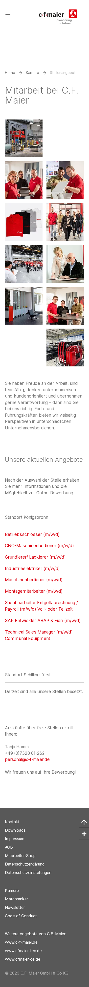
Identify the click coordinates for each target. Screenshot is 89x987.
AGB (9, 847)
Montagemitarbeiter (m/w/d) (34, 591)
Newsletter (15, 907)
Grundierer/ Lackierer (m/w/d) (35, 557)
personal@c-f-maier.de (27, 759)
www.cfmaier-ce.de (22, 959)
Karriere (12, 890)
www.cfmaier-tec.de (23, 950)
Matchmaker (16, 898)
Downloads (15, 830)
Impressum (14, 838)
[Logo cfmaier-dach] (60, 14)
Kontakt (12, 821)
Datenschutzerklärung (24, 864)
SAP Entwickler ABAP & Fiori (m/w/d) (43, 620)
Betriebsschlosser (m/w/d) (32, 534)
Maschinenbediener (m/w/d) (34, 579)
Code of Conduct (21, 915)
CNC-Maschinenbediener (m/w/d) (39, 545)
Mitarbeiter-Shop (20, 855)
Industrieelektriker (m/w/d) (32, 568)
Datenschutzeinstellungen (28, 872)
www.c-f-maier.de (21, 942)
